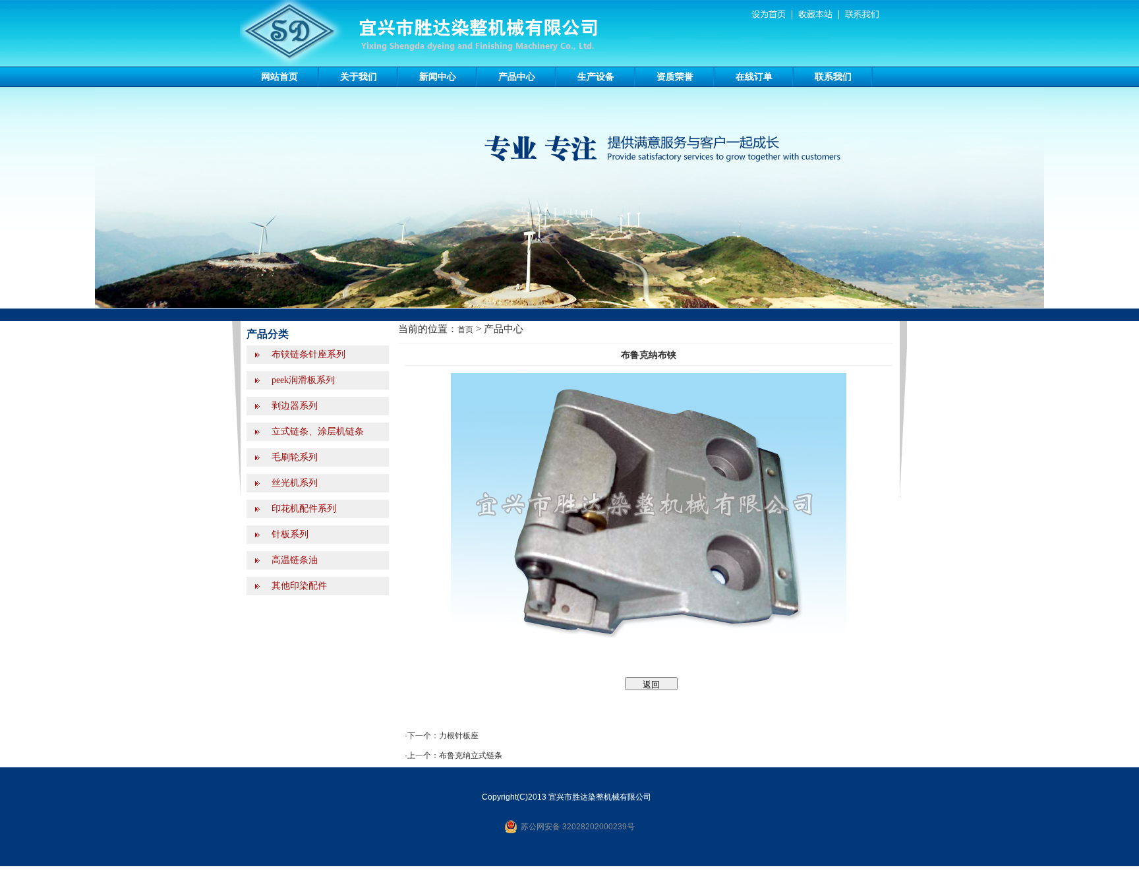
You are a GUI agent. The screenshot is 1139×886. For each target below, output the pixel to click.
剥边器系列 (293, 406)
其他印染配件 (298, 586)
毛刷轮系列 (293, 457)
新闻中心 (437, 77)
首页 (465, 329)
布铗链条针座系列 (307, 354)
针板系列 (288, 534)
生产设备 (595, 77)
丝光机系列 (293, 483)
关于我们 (358, 77)
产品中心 (516, 77)
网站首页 (279, 77)
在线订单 (754, 77)
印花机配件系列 (302, 509)
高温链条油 (293, 560)
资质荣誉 (675, 77)
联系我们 (833, 77)
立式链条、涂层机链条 (316, 431)
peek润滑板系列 (302, 380)
